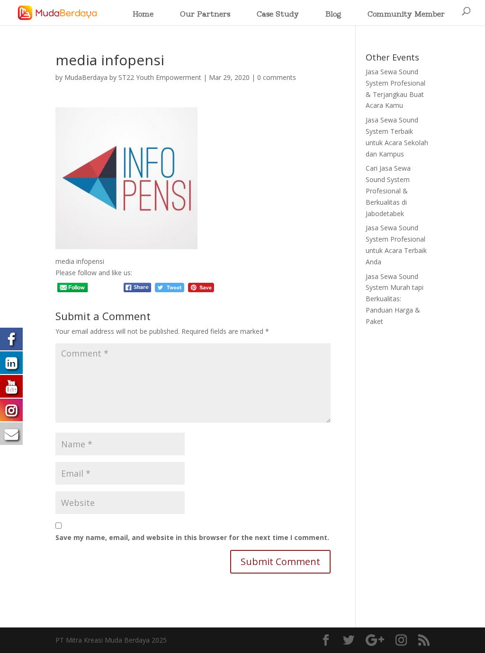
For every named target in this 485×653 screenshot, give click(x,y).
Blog (333, 14)
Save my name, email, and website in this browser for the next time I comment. (192, 537)
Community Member (406, 14)
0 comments (276, 77)
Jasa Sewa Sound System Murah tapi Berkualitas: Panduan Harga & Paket (394, 299)
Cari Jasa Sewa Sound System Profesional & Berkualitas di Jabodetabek (388, 191)
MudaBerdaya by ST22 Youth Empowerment (132, 77)
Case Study (278, 14)
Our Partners (205, 14)
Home (143, 14)
